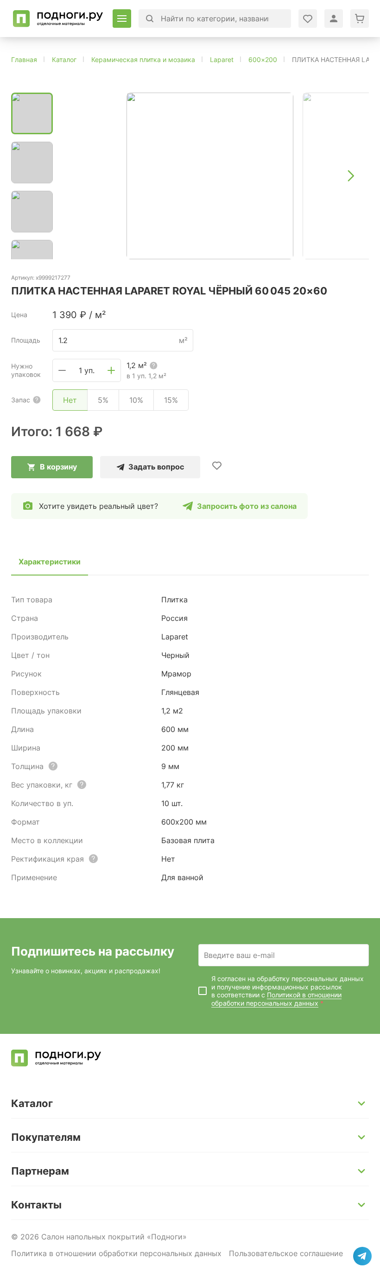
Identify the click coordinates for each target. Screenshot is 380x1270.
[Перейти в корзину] (359, 18)
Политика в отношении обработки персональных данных (116, 1253)
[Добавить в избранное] (217, 465)
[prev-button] (79, 176)
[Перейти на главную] (58, 18)
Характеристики (50, 561)
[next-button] (350, 176)
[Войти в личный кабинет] (307, 18)
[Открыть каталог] (122, 18)
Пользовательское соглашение (286, 1253)
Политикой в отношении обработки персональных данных (276, 999)
